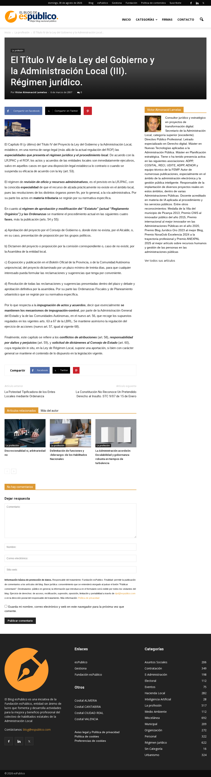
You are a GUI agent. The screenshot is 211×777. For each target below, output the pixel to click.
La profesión (17, 50)
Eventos (150, 687)
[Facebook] (191, 2)
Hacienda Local (155, 693)
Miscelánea (152, 718)
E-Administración (156, 674)
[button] (201, 19)
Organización (153, 730)
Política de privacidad (88, 598)
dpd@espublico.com (125, 593)
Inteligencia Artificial (158, 699)
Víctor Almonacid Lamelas (31, 92)
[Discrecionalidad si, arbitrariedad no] (25, 433)
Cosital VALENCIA (86, 719)
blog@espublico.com (37, 729)
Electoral (150, 681)
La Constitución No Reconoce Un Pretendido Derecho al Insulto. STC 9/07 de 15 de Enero (106, 394)
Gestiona (117, 2)
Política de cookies (87, 736)
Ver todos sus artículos (160, 261)
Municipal (151, 724)
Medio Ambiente (156, 712)
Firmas (167, 19)
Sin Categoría (153, 749)
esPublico (102, 2)
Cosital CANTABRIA (88, 707)
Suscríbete (175, 2)
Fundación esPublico (88, 674)
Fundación (131, 2)
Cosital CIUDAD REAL (89, 713)
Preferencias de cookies (90, 740)
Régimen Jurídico (156, 742)
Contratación (153, 668)
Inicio (126, 19)
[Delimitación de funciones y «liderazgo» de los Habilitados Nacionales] (70, 433)
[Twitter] (203, 2)
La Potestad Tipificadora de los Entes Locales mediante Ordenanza (30, 394)
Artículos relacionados (21, 410)
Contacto (185, 19)
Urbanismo (152, 755)
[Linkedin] (197, 2)
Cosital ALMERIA (86, 700)
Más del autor (50, 410)
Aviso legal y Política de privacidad (97, 732)
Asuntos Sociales (156, 662)
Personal (150, 736)
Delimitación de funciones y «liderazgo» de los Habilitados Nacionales (68, 455)
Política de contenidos (153, 2)
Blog (91, 2)
